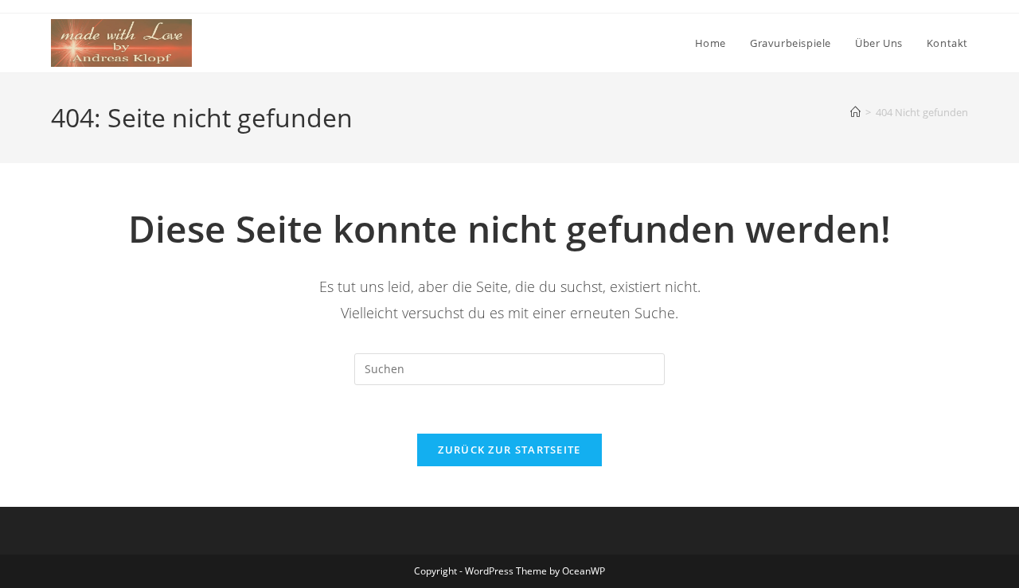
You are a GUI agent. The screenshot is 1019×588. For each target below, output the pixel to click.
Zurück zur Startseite (509, 449)
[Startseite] (855, 112)
